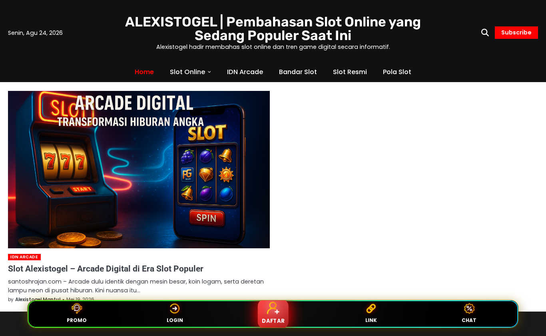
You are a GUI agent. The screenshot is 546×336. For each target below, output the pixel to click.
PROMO (77, 320)
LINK (371, 320)
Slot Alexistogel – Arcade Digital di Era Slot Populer (105, 269)
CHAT (469, 320)
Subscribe (516, 32)
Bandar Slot (298, 71)
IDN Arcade (245, 71)
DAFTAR (272, 321)
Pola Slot (397, 71)
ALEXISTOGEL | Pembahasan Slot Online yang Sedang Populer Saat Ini (273, 28)
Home (144, 71)
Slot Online (187, 71)
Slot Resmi (350, 71)
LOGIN (175, 320)
